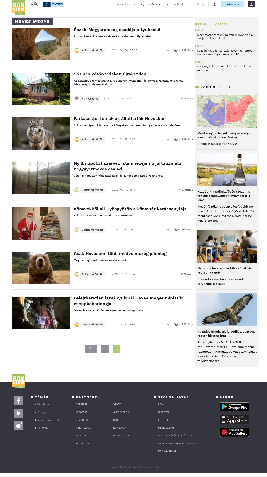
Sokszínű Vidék (92, 50)
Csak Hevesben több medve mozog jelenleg (120, 253)
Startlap (82, 404)
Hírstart (81, 412)
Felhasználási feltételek (175, 435)
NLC (115, 420)
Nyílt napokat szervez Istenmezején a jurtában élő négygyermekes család (127, 166)
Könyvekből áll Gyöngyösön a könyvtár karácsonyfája (130, 208)
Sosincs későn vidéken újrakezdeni (111, 74)
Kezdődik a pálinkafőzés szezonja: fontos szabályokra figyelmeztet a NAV (223, 196)
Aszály (140, 4)
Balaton (181, 4)
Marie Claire (121, 435)
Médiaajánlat (167, 451)
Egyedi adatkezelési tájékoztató (180, 443)
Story (117, 404)
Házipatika (83, 443)
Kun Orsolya (90, 98)
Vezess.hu (83, 420)
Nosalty (81, 435)
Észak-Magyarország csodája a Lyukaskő (117, 29)
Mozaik (188, 98)
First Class (83, 427)
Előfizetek (232, 4)
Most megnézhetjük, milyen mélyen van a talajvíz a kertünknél (224, 135)
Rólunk (163, 420)
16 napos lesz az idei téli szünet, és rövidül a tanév (224, 270)
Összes (221, 24)
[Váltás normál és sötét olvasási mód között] (215, 4)
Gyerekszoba (122, 412)
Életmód (187, 189)
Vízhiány (125, 4)
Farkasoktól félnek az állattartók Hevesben (120, 118)
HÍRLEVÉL (164, 412)
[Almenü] (34, 4)
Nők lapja (119, 427)
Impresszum (166, 427)
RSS (160, 404)
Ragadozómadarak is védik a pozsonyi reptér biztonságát (226, 334)
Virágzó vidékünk (181, 50)
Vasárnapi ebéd (160, 4)
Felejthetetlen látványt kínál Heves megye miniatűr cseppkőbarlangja (128, 301)
